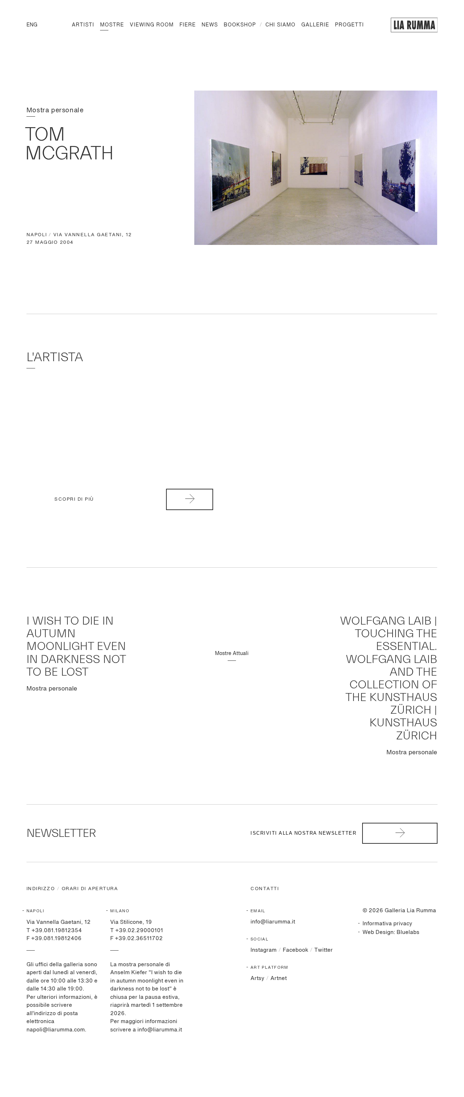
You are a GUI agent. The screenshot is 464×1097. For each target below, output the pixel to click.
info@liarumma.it (272, 922)
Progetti (349, 25)
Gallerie (315, 25)
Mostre (112, 25)
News (210, 25)
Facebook (295, 950)
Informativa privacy (387, 923)
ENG (31, 25)
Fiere (187, 25)
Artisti (83, 25)
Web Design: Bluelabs (390, 932)
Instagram (263, 950)
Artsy (257, 978)
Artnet (278, 978)
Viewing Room (152, 25)
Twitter (323, 950)
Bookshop (240, 25)
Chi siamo (280, 25)
